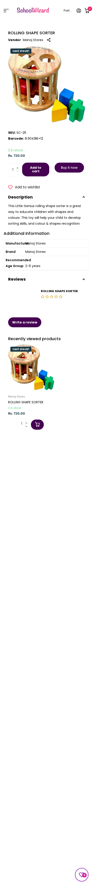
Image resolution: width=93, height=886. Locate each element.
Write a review (24, 322)
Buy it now (69, 167)
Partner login (68, 10)
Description (20, 197)
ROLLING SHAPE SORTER (25, 402)
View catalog (6, 10)
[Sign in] (79, 10)
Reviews (17, 279)
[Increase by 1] (19, 164)
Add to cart (35, 169)
